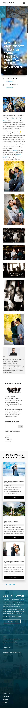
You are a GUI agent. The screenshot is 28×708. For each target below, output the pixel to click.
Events (7, 437)
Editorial (8, 441)
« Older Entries (9, 584)
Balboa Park (9, 87)
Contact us (12, 621)
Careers (5, 702)
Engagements (9, 81)
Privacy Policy (6, 696)
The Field (14, 150)
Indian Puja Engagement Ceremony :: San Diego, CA (11, 522)
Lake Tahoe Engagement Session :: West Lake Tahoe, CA (14, 482)
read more (14, 497)
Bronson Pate (9, 357)
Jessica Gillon (11, 119)
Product (7, 435)
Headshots (8, 439)
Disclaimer (5, 699)
